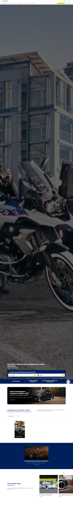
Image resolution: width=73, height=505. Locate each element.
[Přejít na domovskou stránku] (5, 1)
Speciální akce (32, 3)
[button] (22, 375)
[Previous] (63, 473)
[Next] (65, 473)
